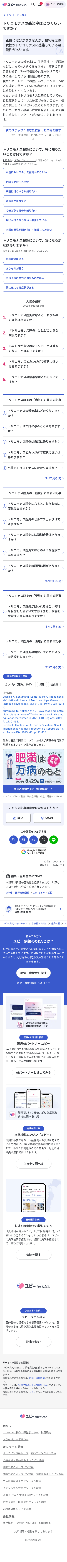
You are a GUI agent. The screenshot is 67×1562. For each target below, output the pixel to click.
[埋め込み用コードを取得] (33, 839)
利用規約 (7, 160)
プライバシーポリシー (25, 160)
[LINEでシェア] (53, 839)
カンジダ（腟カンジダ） (19, 684)
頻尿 (42, 684)
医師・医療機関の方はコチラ (33, 982)
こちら (32, 1392)
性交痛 (54, 684)
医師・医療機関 (37, 1378)
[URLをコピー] (13, 839)
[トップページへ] (33, 1418)
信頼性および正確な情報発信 (32, 1385)
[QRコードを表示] (23, 839)
